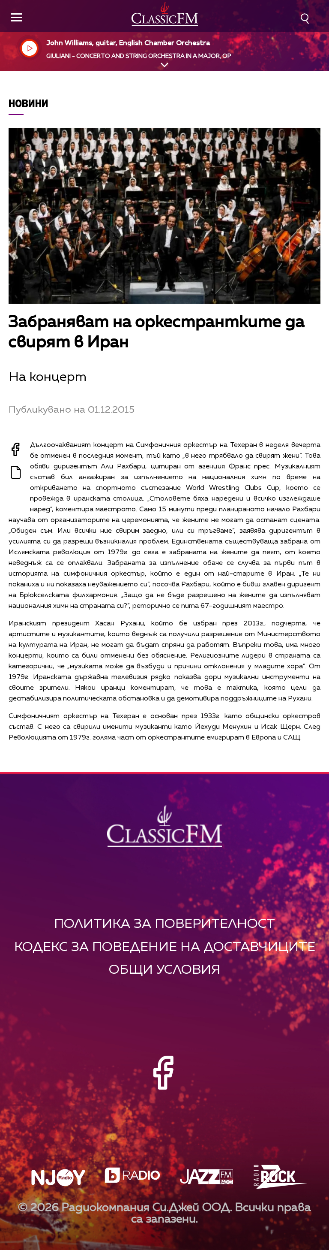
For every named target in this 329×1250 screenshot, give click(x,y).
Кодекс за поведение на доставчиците (164, 947)
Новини (28, 103)
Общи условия (164, 970)
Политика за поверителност (164, 924)
